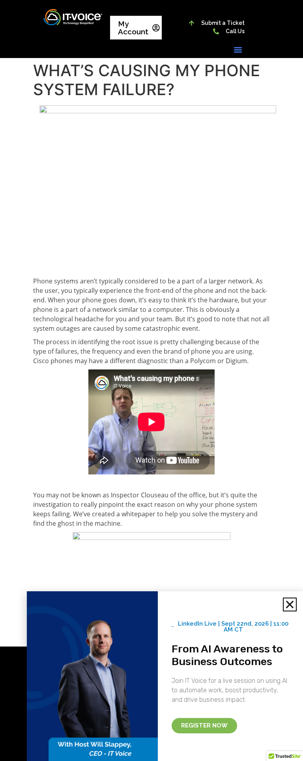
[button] (238, 49)
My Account (133, 27)
